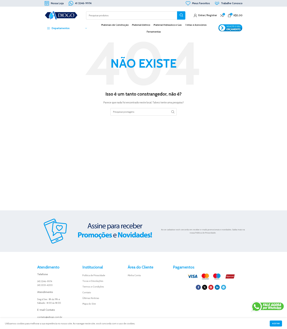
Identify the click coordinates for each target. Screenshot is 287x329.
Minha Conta (134, 275)
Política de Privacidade (93, 275)
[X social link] (204, 287)
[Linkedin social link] (217, 287)
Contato (86, 292)
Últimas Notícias (90, 298)
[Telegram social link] (223, 287)
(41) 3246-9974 (44, 281)
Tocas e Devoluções (92, 280)
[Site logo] (61, 15)
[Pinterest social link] (210, 287)
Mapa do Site (89, 303)
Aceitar (276, 323)
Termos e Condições (93, 286)
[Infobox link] (54, 3)
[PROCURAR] (181, 15)
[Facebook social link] (198, 287)
